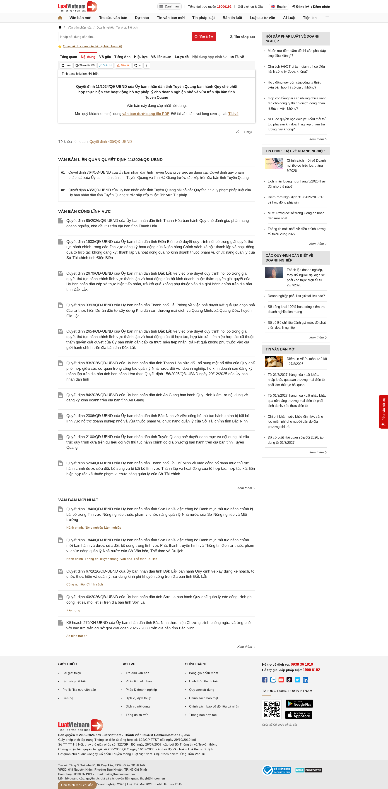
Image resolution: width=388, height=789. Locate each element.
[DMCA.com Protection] (308, 772)
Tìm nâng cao (244, 36)
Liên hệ (68, 698)
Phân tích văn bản (139, 681)
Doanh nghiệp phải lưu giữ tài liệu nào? (296, 296)
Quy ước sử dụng (201, 689)
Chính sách (95, 584)
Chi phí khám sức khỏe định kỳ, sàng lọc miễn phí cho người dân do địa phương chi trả (295, 422)
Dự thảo (142, 18)
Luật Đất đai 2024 (140, 784)
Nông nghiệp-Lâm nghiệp (103, 527)
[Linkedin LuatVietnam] (305, 680)
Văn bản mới (80, 18)
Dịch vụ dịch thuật (138, 698)
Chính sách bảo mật (203, 698)
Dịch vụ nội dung (138, 706)
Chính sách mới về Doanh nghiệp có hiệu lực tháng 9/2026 (306, 165)
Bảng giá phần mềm (203, 673)
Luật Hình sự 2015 (168, 784)
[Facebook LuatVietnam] (265, 680)
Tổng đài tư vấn (137, 715)
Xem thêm (245, 488)
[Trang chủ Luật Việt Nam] (77, 6)
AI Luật (289, 18)
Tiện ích (310, 18)
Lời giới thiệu (72, 673)
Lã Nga (247, 132)
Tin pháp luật (203, 18)
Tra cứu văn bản (113, 18)
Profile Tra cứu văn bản (79, 689)
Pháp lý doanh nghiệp (141, 689)
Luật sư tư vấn (262, 18)
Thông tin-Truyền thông (101, 559)
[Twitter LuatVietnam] (297, 680)
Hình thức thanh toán (204, 681)
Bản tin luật (232, 18)
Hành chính (74, 527)
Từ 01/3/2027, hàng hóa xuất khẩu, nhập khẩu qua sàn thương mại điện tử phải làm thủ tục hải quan (296, 380)
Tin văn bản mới (171, 18)
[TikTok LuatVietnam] (289, 680)
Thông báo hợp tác (203, 715)
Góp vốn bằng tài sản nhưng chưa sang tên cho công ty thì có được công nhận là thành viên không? (297, 103)
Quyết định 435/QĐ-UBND (110, 142)
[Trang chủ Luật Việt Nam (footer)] (80, 730)
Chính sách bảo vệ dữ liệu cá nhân (214, 706)
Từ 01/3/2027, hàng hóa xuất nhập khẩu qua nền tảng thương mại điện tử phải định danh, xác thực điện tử (297, 400)
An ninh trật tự (76, 636)
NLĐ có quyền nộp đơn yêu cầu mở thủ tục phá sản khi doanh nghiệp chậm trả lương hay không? (297, 124)
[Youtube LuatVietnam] (281, 680)
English (282, 6)
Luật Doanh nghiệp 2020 (106, 784)
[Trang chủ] (60, 17)
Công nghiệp (75, 584)
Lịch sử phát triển (75, 681)
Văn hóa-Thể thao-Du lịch (138, 559)
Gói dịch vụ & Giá (250, 6)
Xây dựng (73, 610)
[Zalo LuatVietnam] (273, 680)
